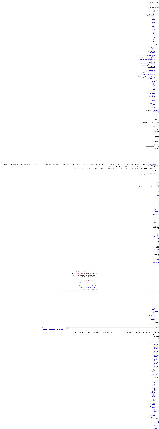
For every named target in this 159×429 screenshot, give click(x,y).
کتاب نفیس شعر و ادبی (152, 369)
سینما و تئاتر (153, 22)
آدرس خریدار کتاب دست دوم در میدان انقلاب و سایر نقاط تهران (146, 76)
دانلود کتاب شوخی (76, 168)
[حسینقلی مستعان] (157, 258)
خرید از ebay (153, 387)
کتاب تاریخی (153, 83)
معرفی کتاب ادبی (153, 106)
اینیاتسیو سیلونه (156, 211)
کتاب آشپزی (153, 91)
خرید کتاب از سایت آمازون (151, 51)
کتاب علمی (153, 404)
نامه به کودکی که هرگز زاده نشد (154, 110)
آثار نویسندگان (153, 309)
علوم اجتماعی (153, 30)
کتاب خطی (153, 21)
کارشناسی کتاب (153, 47)
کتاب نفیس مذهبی (151, 14)
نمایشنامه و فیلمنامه (152, 93)
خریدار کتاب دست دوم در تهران (151, 70)
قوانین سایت (153, 318)
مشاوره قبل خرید (153, 320)
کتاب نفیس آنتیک (153, 13)
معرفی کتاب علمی (152, 107)
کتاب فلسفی (153, 97)
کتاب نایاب (84, 273)
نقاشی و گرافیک (153, 25)
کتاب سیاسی (153, 100)
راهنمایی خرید (155, 316)
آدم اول (157, 112)
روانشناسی (153, 20)
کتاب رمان (157, 212)
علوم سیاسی (153, 29)
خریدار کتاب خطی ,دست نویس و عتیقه (150, 61)
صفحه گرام (81, 273)
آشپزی (154, 31)
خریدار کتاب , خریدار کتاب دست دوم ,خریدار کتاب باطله (147, 68)
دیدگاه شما (157, 182)
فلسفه (154, 37)
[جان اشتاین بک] (157, 232)
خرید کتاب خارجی (152, 52)
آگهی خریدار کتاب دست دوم (151, 67)
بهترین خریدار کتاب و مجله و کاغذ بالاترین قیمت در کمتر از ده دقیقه (146, 57)
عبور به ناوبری (157, 0)
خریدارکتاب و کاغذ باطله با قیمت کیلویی (149, 56)
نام (158, 183)
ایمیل (158, 185)
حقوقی (154, 36)
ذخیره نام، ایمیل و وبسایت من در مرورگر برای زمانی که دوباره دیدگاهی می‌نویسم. (146, 186)
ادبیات (154, 34)
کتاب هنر (154, 24)
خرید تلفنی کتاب (153, 319)
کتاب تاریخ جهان (153, 85)
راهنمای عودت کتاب (152, 314)
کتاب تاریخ (154, 11)
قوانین (154, 46)
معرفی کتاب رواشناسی (152, 105)
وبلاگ (154, 306)
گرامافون (154, 40)
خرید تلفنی (153, 49)
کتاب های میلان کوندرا (148, 164)
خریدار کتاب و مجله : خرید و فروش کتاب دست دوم (148, 74)
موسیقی (154, 92)
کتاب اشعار (153, 98)
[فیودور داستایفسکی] (157, 245)
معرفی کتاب (153, 308)
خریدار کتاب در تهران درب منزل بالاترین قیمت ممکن (148, 78)
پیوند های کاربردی (154, 311)
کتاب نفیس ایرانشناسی (150, 15)
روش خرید (153, 307)
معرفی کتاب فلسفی (152, 103)
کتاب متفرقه (153, 17)
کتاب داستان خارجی (152, 82)
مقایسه (156, 419)
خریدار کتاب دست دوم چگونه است (150, 64)
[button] (156, 201)
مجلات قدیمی (153, 18)
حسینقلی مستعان (156, 262)
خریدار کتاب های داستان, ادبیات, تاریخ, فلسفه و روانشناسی (147, 77)
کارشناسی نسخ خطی (152, 48)
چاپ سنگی (153, 35)
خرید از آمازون (153, 53)
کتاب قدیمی (153, 19)
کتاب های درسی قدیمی (152, 96)
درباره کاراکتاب (153, 313)
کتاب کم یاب (153, 32)
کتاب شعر (154, 41)
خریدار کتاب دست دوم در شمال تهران (150, 58)
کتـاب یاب (154, 312)
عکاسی (154, 28)
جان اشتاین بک (156, 236)
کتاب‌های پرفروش (152, 39)
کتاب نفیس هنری (151, 16)
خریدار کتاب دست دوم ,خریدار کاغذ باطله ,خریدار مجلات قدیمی (146, 65)
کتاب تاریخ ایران (153, 84)
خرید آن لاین (153, 50)
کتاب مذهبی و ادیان (152, 87)
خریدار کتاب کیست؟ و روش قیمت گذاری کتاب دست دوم (147, 59)
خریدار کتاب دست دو (152, 69)
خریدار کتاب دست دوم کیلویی (151, 62)
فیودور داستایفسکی (155, 249)
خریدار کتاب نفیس (152, 66)
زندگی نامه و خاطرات (152, 99)
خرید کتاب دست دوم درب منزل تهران (150, 73)
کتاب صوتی (153, 94)
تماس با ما (153, 317)
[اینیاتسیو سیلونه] (157, 207)
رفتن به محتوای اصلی (152, 0)
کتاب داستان (153, 81)
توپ (158, 198)
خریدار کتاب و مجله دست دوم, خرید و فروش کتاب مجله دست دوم (146, 55)
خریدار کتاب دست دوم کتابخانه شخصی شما (149, 72)
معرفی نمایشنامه (153, 104)
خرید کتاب (112, 168)
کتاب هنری (153, 88)
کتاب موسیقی (153, 26)
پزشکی (154, 400)
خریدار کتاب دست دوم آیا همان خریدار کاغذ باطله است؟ (147, 63)
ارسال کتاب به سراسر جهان (151, 315)
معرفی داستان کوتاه (152, 102)
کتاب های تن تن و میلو (152, 95)
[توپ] (157, 194)
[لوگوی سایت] (156, 3)
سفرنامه (154, 33)
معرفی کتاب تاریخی (152, 415)
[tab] (155, 148)
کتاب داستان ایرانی (152, 393)
